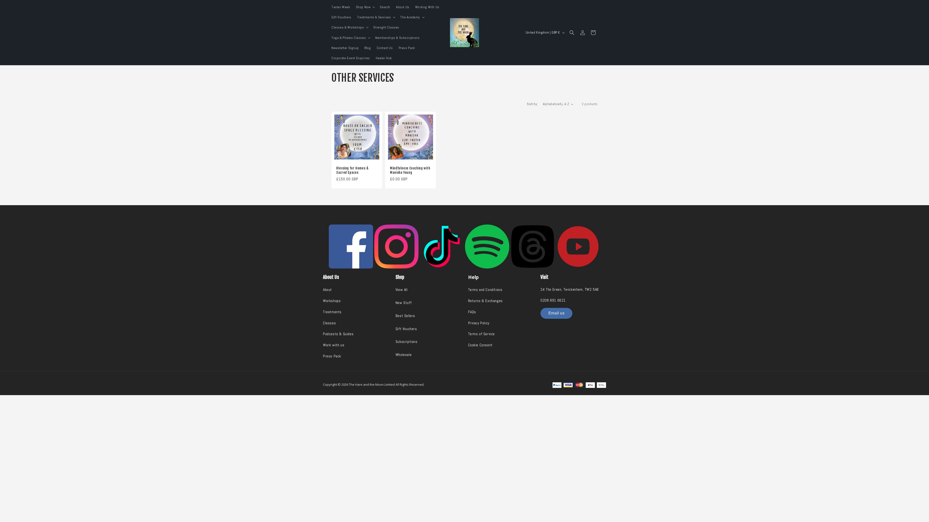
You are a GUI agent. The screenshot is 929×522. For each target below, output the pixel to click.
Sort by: (532, 104)
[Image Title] (351, 247)
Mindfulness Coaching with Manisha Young (410, 170)
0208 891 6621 (553, 300)
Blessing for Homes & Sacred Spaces (352, 170)
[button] (365, 7)
